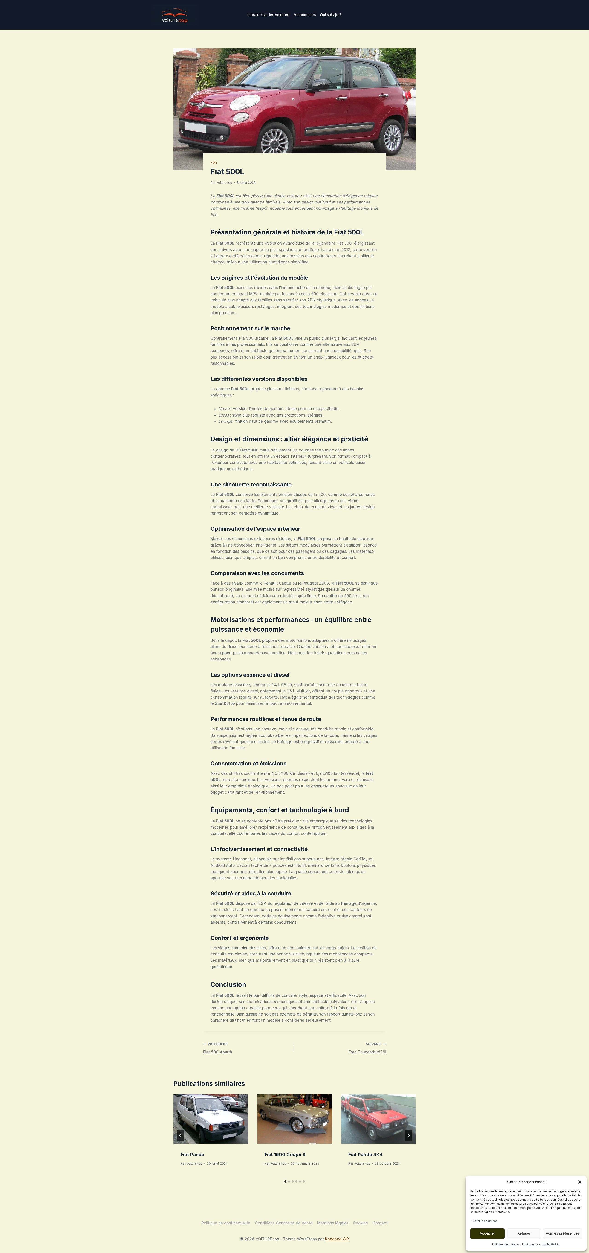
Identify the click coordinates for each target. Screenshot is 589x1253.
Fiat (214, 162)
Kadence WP (337, 1239)
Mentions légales (333, 1223)
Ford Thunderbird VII (367, 1048)
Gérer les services (485, 1221)
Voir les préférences (563, 1233)
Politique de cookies (506, 1244)
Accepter (487, 1233)
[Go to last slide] (180, 1135)
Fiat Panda (192, 1154)
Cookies (360, 1223)
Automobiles (305, 14)
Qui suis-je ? (330, 14)
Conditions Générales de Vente (283, 1223)
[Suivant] (408, 1135)
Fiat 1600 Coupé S (285, 1154)
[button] (579, 1182)
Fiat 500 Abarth (217, 1048)
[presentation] (210, 1119)
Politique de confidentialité (540, 1244)
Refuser (523, 1233)
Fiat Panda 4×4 (365, 1154)
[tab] (285, 1181)
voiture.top (224, 183)
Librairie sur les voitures (268, 14)
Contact (380, 1223)
